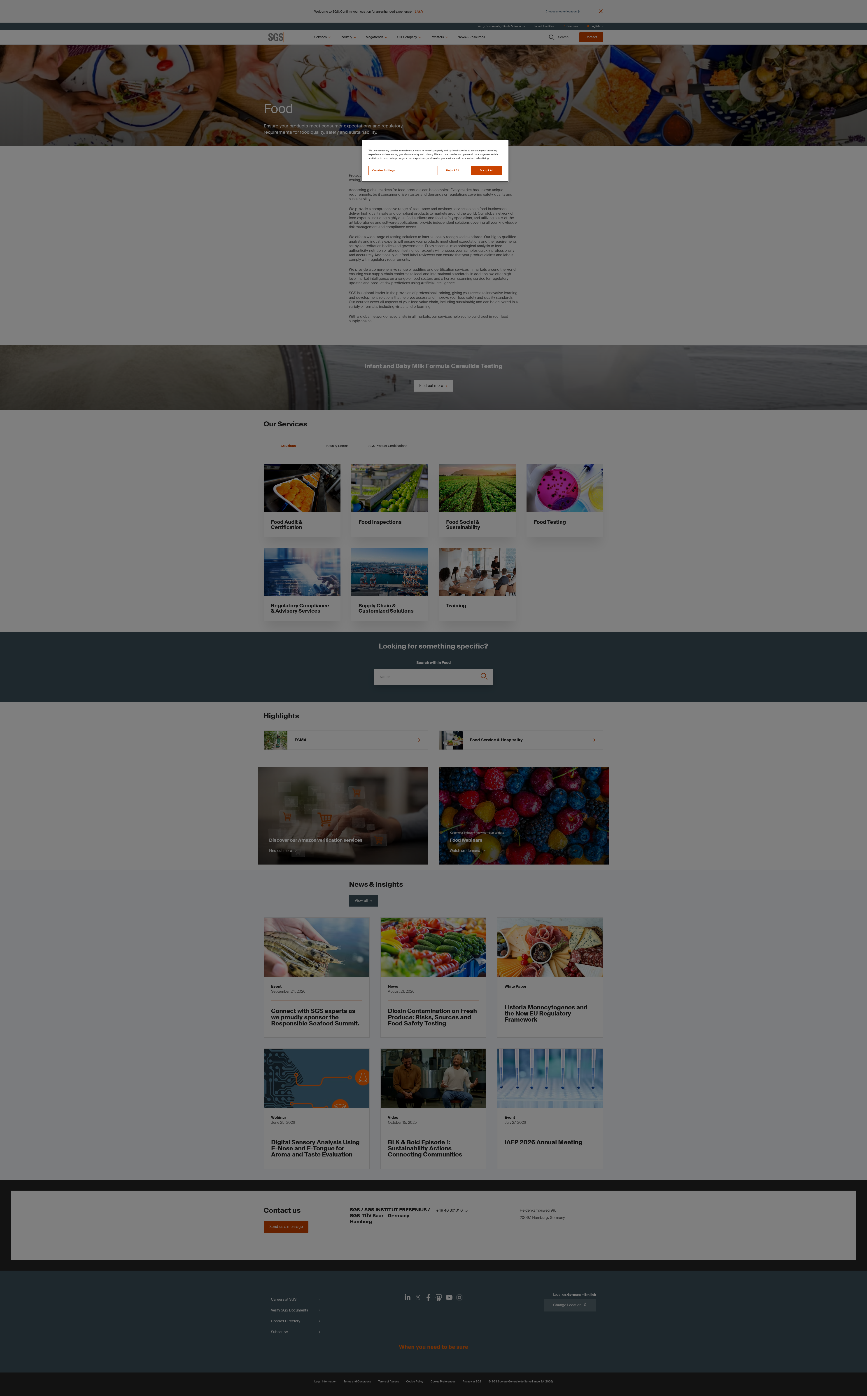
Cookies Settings (383, 170)
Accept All (487, 170)
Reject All (452, 170)
